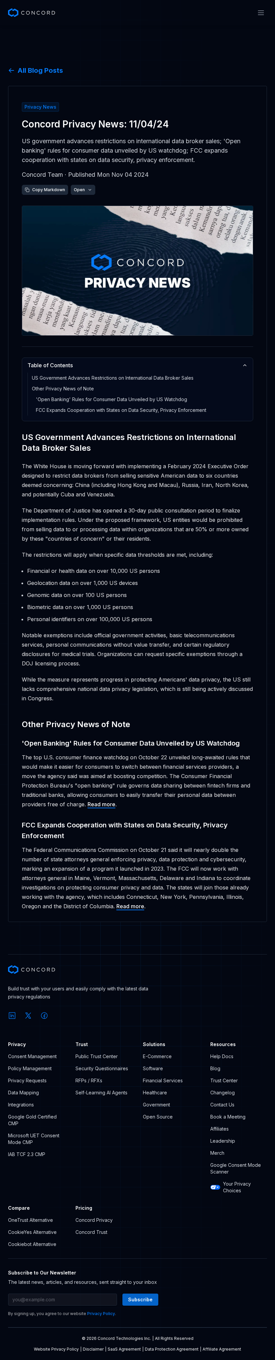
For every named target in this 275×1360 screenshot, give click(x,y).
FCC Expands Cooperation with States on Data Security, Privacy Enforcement (121, 410)
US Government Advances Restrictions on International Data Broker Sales (113, 378)
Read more (101, 804)
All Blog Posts (40, 70)
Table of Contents (50, 365)
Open (79, 189)
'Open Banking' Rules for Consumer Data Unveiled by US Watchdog (111, 399)
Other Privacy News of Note (63, 388)
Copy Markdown (48, 189)
